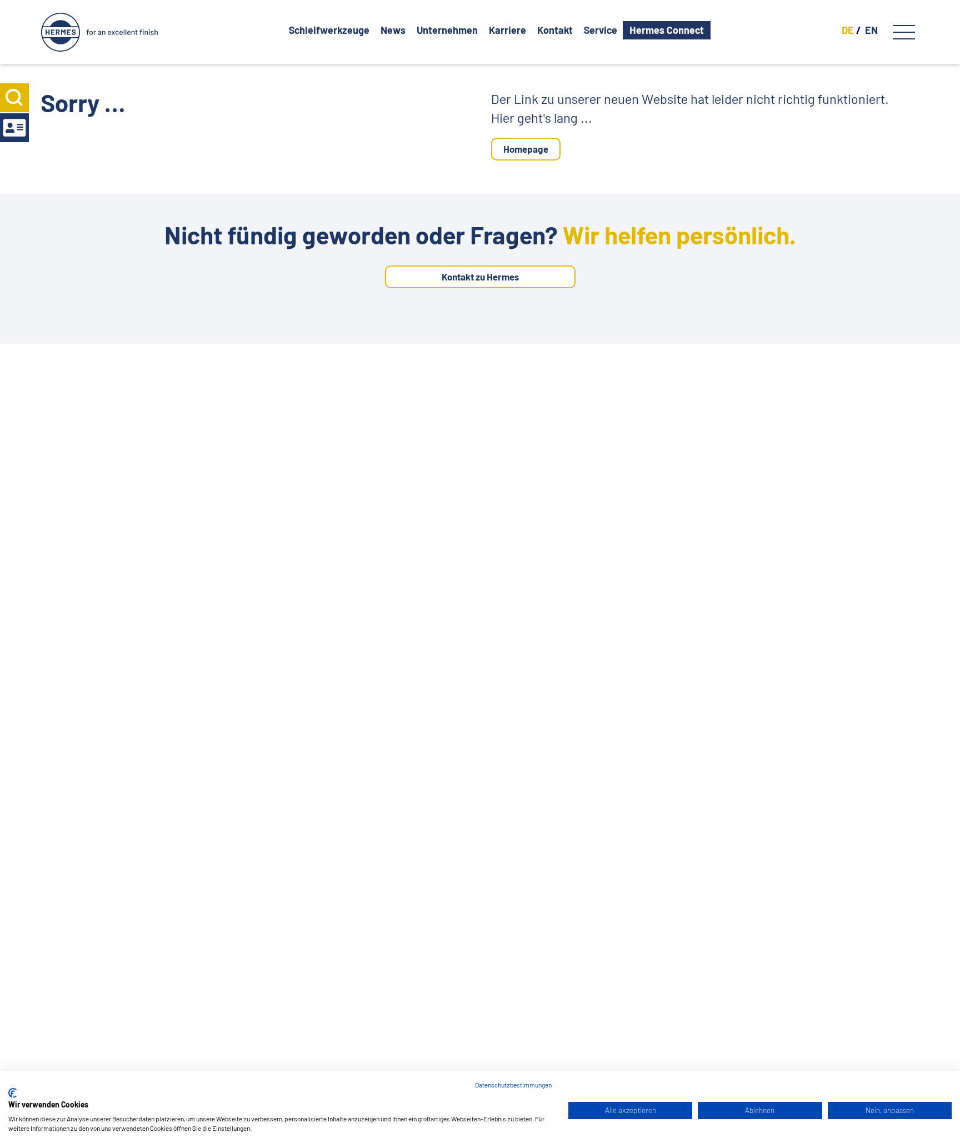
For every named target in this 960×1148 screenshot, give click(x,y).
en (871, 30)
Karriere (507, 30)
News (393, 30)
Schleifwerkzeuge (329, 30)
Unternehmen (447, 30)
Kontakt (555, 30)
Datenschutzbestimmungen (513, 1084)
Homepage (525, 148)
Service (600, 30)
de (848, 30)
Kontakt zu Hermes (480, 276)
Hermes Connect (666, 30)
